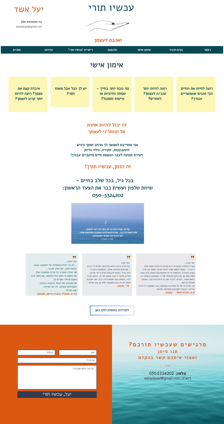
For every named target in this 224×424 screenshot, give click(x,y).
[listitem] (195, 94)
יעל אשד (29, 9)
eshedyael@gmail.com (29, 27)
